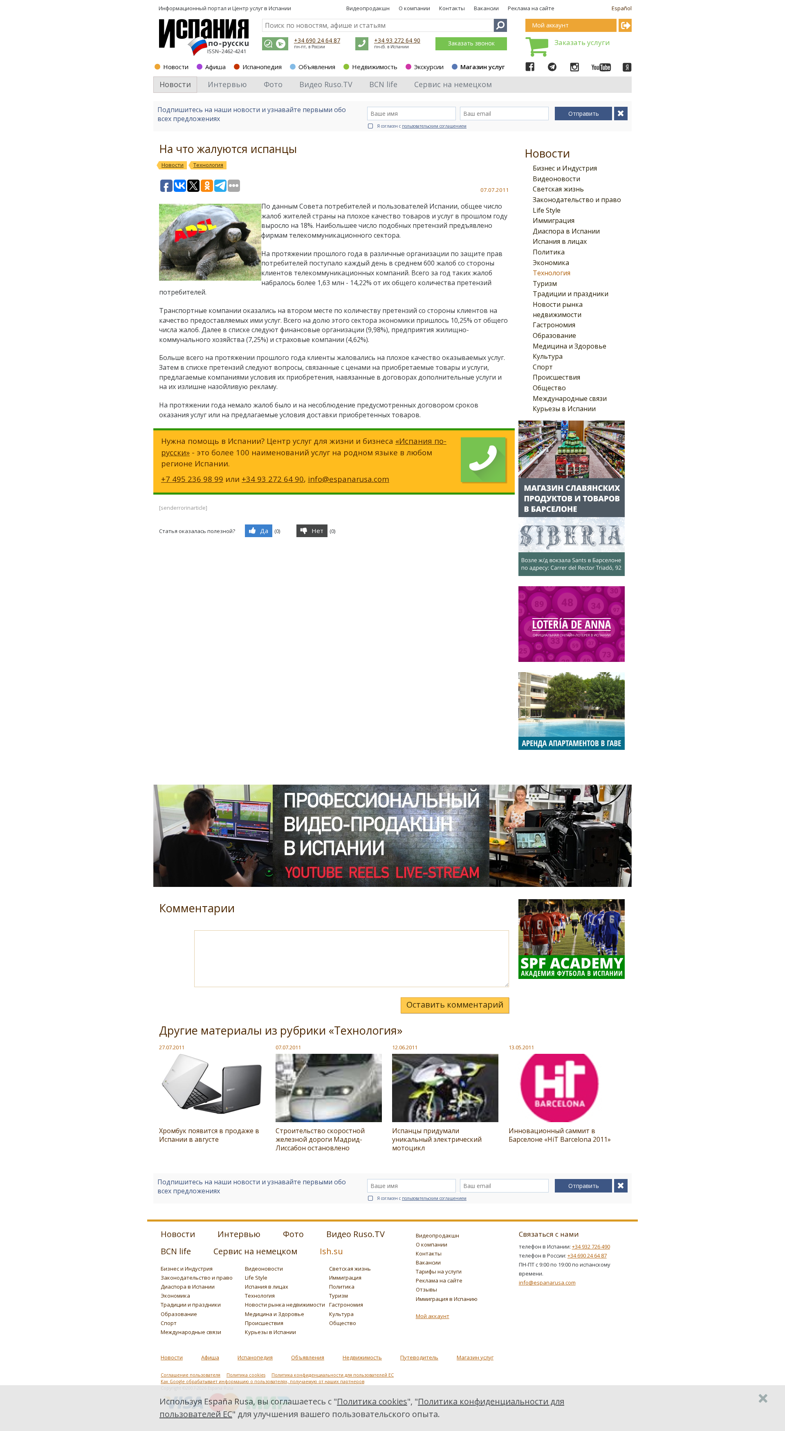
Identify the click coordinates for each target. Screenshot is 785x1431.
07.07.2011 (288, 1047)
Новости (175, 67)
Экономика (551, 262)
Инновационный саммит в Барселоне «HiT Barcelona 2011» (560, 1135)
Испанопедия (262, 67)
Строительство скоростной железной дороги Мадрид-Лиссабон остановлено (320, 1139)
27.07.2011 (171, 1047)
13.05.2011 (521, 1047)
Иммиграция (553, 220)
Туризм (545, 283)
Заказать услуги (582, 42)
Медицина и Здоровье (569, 346)
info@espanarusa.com (348, 479)
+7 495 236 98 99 (192, 479)
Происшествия (556, 377)
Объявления (316, 67)
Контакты (452, 8)
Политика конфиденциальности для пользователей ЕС (332, 1375)
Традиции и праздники (570, 293)
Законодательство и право (577, 199)
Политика (549, 252)
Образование (554, 335)
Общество (549, 387)
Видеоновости (556, 178)
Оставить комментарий (454, 1004)
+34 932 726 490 (591, 1246)
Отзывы (426, 1289)
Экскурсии (429, 67)
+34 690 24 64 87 (317, 40)
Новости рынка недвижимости (285, 1304)
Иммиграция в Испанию (447, 1299)
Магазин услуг (482, 67)
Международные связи (570, 398)
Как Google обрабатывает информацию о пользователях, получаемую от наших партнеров (262, 1381)
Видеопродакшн (368, 8)
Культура (548, 356)
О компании (414, 8)
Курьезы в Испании (564, 408)
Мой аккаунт (432, 1316)
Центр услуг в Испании (261, 8)
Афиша (215, 67)
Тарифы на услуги (439, 1271)
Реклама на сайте (531, 8)
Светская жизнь (558, 189)
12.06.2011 (404, 1047)
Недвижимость (374, 67)
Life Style (547, 210)
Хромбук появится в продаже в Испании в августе (209, 1135)
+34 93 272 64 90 (397, 40)
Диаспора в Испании (566, 231)
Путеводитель (419, 1357)
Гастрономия (554, 324)
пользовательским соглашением (434, 126)
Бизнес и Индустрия (565, 168)
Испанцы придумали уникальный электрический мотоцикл (437, 1139)
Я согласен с (422, 126)
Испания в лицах (560, 241)
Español (622, 8)
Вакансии (486, 8)
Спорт (543, 366)
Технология (551, 272)
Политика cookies (246, 1375)
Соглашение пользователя (190, 1375)
